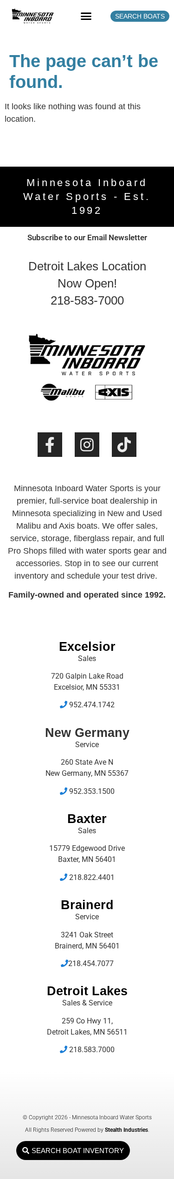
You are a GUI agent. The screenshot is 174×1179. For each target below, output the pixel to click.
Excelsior (87, 647)
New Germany (87, 733)
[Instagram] (87, 444)
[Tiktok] (124, 444)
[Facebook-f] (50, 444)
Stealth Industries (126, 1130)
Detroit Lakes (87, 991)
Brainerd (87, 905)
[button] (86, 16)
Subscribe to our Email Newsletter (87, 237)
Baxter (87, 819)
